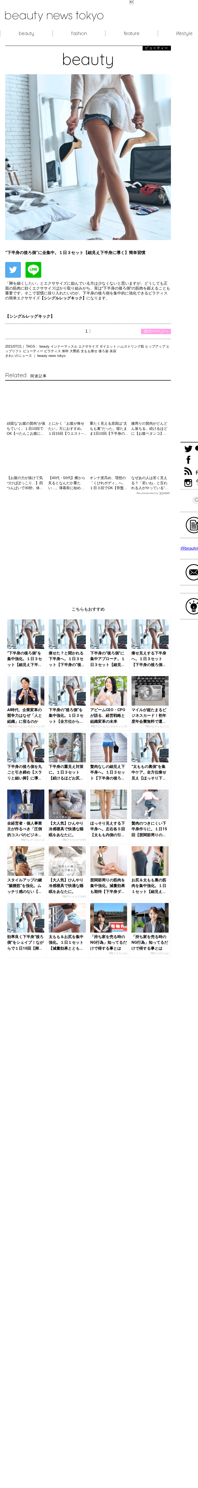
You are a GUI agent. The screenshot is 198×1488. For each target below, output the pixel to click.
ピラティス (53, 351)
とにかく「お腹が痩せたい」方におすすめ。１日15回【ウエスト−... (67, 428)
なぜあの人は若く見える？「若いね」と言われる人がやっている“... (149, 483)
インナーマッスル (64, 346)
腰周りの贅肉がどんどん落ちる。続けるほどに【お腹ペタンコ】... (149, 428)
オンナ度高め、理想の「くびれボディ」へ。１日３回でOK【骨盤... (108, 483)
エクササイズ (89, 346)
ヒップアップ (155, 346)
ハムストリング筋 (131, 346)
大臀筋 (75, 351)
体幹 (66, 351)
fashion (79, 33)
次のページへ (156, 331)
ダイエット (108, 346)
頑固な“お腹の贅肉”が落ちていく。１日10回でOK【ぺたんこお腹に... (26, 428)
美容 (113, 351)
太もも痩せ (89, 351)
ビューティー (33, 351)
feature (131, 33)
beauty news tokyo (51, 356)
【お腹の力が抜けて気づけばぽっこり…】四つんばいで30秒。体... (25, 483)
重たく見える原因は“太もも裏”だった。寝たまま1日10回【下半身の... (109, 428)
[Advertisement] (88, 546)
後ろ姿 (104, 351)
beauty (26, 33)
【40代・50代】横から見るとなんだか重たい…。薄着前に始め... (66, 483)
